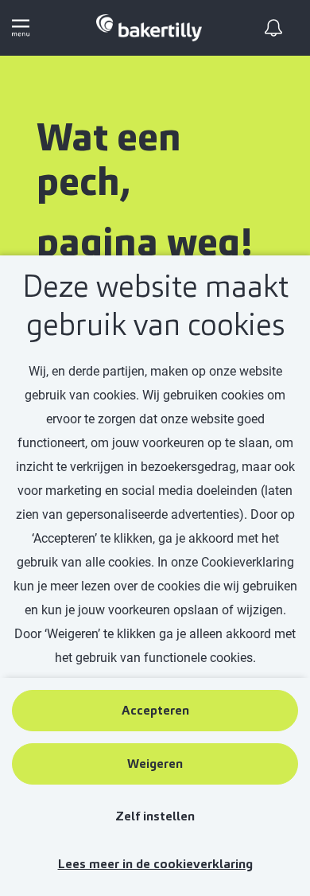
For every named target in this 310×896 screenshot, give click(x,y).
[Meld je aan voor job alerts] (273, 28)
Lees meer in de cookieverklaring (155, 863)
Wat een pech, (109, 160)
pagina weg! (144, 242)
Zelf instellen (155, 816)
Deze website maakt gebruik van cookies (155, 306)
